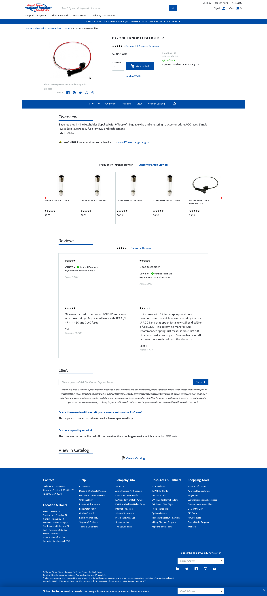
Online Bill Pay (86, 499)
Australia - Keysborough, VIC (56, 541)
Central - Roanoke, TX (53, 518)
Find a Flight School (161, 508)
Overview (110, 103)
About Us (119, 486)
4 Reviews (129, 46)
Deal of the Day (195, 508)
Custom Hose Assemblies (200, 504)
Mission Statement (124, 513)
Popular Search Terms (162, 526)
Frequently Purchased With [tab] (116, 164)
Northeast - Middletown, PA (56, 526)
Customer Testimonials (126, 495)
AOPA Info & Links (160, 490)
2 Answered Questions (148, 46)
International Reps (124, 508)
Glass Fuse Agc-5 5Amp (93, 200)
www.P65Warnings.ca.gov (133, 142)
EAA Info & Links (159, 495)
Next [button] (221, 198)
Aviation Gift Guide (197, 486)
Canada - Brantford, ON (54, 537)
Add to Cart (141, 66)
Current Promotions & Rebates (202, 499)
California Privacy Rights (53, 572)
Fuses (67, 28)
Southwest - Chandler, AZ (55, 515)
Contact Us (237, 3)
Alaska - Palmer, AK (52, 533)
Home (29, 28)
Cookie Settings (95, 572)
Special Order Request (198, 522)
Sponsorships (122, 522)
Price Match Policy (87, 508)
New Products (194, 517)
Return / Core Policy (88, 517)
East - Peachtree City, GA (55, 530)
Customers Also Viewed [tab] (153, 164)
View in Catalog (156, 103)
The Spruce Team (123, 526)
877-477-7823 (221, 3)
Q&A (139, 103)
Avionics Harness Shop (199, 490)
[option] (71, 59)
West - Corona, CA (52, 511)
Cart (235, 8)
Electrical (39, 28)
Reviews (126, 103)
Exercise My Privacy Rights (76, 572)
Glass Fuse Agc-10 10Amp (166, 200)
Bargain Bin (193, 495)
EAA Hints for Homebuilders (165, 499)
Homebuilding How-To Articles (166, 517)
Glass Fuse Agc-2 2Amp (129, 200)
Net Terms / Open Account (92, 495)
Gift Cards (192, 513)
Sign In (217, 8)
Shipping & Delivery (88, 522)
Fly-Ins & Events (159, 513)
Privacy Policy (101, 575)
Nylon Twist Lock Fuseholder (199, 202)
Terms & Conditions (88, 526)
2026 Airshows (159, 486)
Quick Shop (61, 216)
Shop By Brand (60, 15)
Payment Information (89, 504)
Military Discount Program (164, 522)
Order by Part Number (103, 15)
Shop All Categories (35, 15)
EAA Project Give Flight (162, 504)
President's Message (125, 517)
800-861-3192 (67, 490)
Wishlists (207, 3)
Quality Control (86, 513)
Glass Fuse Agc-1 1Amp (56, 200)
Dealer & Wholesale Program (92, 490)
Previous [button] (45, 198)
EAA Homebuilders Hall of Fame (130, 504)
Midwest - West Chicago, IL (56, 522)
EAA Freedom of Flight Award (128, 499)
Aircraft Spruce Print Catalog (128, 490)
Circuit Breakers (54, 28)
